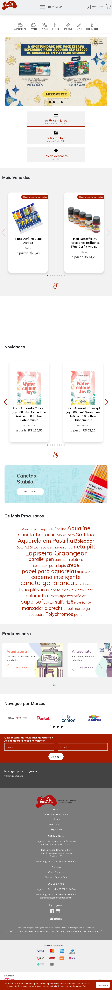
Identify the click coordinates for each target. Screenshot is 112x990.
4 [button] (62, 102)
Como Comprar (56, 872)
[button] (3, 232)
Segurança (56, 829)
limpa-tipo (57, 596)
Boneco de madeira (50, 547)
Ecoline (60, 528)
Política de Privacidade (56, 814)
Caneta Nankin (61, 590)
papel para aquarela (48, 571)
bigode (82, 571)
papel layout (83, 584)
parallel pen (41, 559)
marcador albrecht (42, 608)
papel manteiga (76, 608)
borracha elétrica (69, 559)
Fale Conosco (56, 824)
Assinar (56, 756)
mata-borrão (82, 602)
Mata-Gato (83, 590)
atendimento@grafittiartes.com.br (56, 897)
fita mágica (76, 596)
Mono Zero (66, 535)
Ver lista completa (13, 775)
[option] (56, 72)
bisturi (50, 602)
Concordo (103, 984)
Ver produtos (30, 491)
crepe (73, 565)
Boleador (84, 541)
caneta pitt (81, 546)
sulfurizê (64, 602)
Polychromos (59, 614)
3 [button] (58, 102)
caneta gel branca (47, 582)
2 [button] (54, 102)
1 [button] (50, 102)
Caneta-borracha (37, 535)
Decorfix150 (25, 547)
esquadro (36, 614)
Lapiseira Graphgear (56, 553)
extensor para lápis (49, 565)
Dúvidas (56, 819)
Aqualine (78, 528)
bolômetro (37, 595)
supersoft (33, 601)
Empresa (56, 867)
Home (56, 809)
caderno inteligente (56, 576)
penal (79, 614)
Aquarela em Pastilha (45, 540)
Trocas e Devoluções (56, 877)
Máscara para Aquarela (38, 529)
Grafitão (85, 535)
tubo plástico (33, 589)
